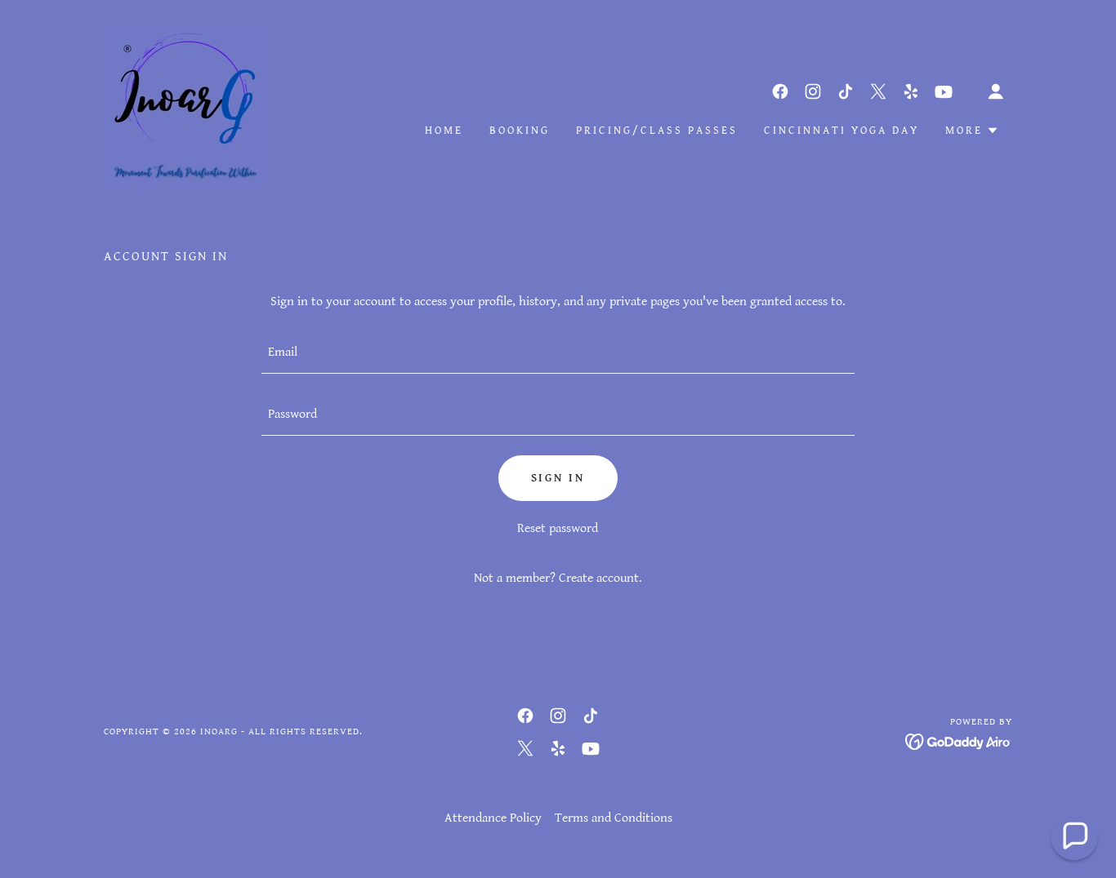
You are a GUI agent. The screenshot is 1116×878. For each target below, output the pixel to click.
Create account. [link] (600, 578)
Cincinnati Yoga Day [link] (841, 130)
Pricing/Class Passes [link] (657, 130)
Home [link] (444, 130)
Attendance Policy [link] (493, 818)
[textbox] (557, 352)
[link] (185, 107)
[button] (996, 91)
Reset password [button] (557, 528)
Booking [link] (519, 130)
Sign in (558, 478)
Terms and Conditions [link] (613, 818)
